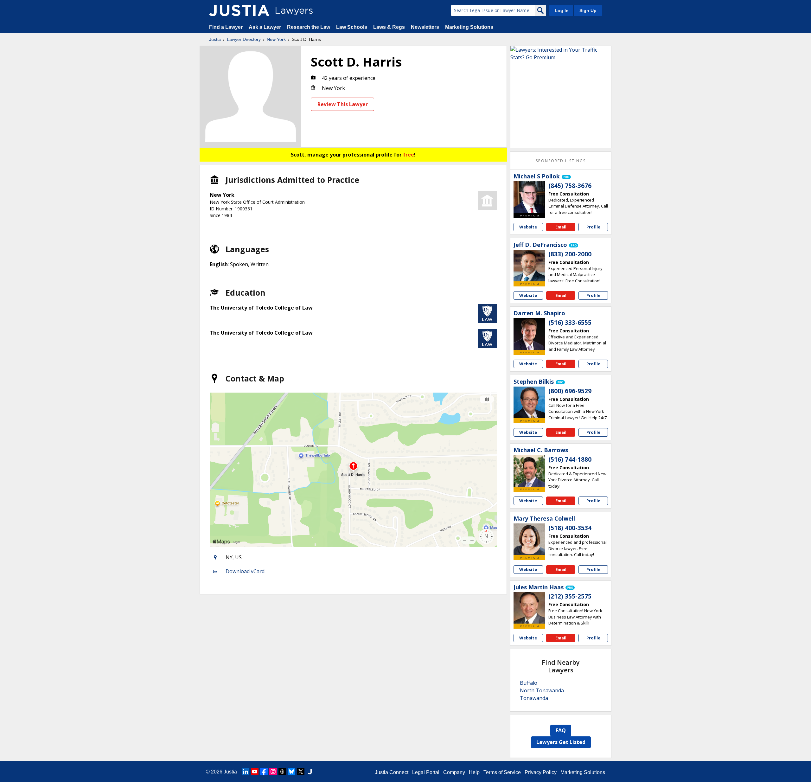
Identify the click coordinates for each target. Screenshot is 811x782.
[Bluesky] (291, 771)
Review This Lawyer (342, 104)
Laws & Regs (389, 27)
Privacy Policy (541, 772)
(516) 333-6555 (569, 322)
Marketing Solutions (469, 27)
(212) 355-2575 (569, 596)
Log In (562, 10)
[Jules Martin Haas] (529, 608)
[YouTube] (255, 771)
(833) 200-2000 (569, 254)
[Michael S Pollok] (529, 197)
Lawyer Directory (244, 39)
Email (560, 227)
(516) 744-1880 (569, 459)
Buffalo (528, 682)
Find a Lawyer (226, 27)
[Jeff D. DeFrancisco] (529, 265)
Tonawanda (534, 698)
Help (474, 772)
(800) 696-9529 (569, 391)
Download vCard (245, 571)
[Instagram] (273, 771)
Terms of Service (502, 772)
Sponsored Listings (561, 160)
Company (454, 772)
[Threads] (282, 771)
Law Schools (351, 27)
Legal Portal (425, 772)
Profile (593, 227)
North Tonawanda (542, 690)
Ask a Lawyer (265, 27)
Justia (215, 39)
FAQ (561, 730)
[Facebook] (264, 771)
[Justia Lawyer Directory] (239, 10)
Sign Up (588, 10)
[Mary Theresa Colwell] (529, 539)
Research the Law (308, 27)
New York (276, 39)
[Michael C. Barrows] (529, 471)
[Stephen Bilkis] (529, 402)
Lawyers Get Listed (560, 742)
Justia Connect (391, 772)
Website (528, 227)
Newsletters (425, 27)
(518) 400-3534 (569, 528)
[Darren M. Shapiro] (529, 334)
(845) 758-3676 (569, 186)
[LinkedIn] (245, 771)
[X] (300, 771)
